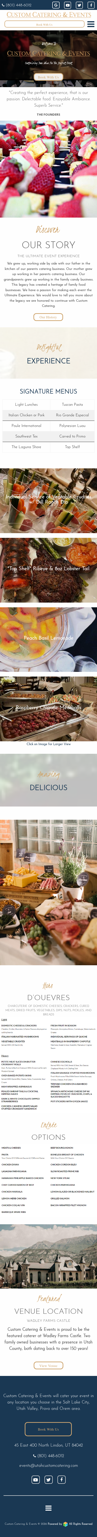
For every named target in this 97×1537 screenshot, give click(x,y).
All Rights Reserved (70, 1524)
